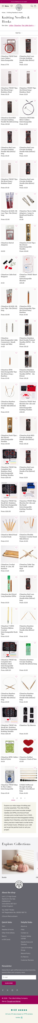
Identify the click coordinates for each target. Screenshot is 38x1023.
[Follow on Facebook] (3, 990)
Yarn (3, 926)
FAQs (22, 929)
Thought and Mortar (14, 1001)
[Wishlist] (11, 6)
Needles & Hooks (8, 929)
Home (3, 12)
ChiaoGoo (17, 25)
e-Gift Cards (6, 939)
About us (24, 926)
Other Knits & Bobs (8, 933)
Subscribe (9, 983)
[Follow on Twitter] (7, 990)
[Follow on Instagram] (12, 990)
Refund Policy (25, 953)
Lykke (11, 25)
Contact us (24, 933)
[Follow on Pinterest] (17, 990)
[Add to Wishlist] (16, 39)
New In (4, 936)
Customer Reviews (27, 960)
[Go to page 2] (25, 798)
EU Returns (24, 957)
